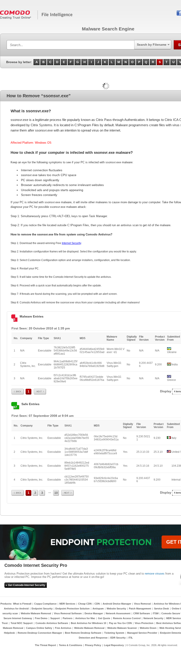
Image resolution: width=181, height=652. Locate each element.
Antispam (98, 608)
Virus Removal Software (68, 613)
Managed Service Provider (142, 632)
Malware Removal (13, 628)
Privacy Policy (93, 645)
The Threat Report (45, 645)
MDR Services (67, 603)
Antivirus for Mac (85, 618)
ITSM (155, 613)
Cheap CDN (85, 603)
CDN (97, 603)
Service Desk (161, 608)
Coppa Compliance (45, 603)
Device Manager (94, 613)
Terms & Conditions (70, 645)
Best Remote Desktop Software (83, 632)
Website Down (148, 628)
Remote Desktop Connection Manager (40, 632)
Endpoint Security (42, 608)
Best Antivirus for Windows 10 (88, 623)
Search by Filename (151, 44)
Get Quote (104, 618)
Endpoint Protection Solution (72, 608)
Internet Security (71, 243)
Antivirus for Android (16, 608)
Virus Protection (144, 623)
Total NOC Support (22, 623)
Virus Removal (142, 603)
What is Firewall (22, 603)
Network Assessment (118, 613)
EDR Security (118, 637)
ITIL (130, 637)
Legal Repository (114, 645)
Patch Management (140, 608)
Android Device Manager (117, 603)
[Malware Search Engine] (36, 18)
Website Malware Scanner (122, 628)
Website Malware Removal (36, 613)
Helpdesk (9, 632)
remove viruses (154, 573)
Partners (67, 618)
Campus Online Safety (39, 628)
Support (55, 618)
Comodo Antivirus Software (52, 623)
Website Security (116, 608)
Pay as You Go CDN (120, 623)
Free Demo (41, 618)
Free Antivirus (63, 628)
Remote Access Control (127, 618)
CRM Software (141, 613)
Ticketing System (114, 632)
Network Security (153, 618)
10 (56, 492)
